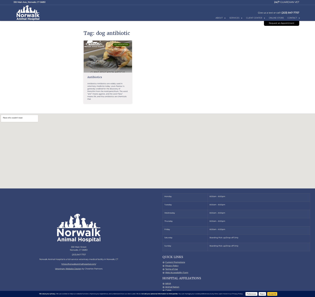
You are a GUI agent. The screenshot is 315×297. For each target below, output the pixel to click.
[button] (28, 13)
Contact (292, 18)
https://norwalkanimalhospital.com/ (78, 264)
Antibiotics (94, 77)
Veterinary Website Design (68, 269)
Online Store (276, 18)
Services (234, 18)
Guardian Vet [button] (286, 2)
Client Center (254, 18)
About (219, 18)
